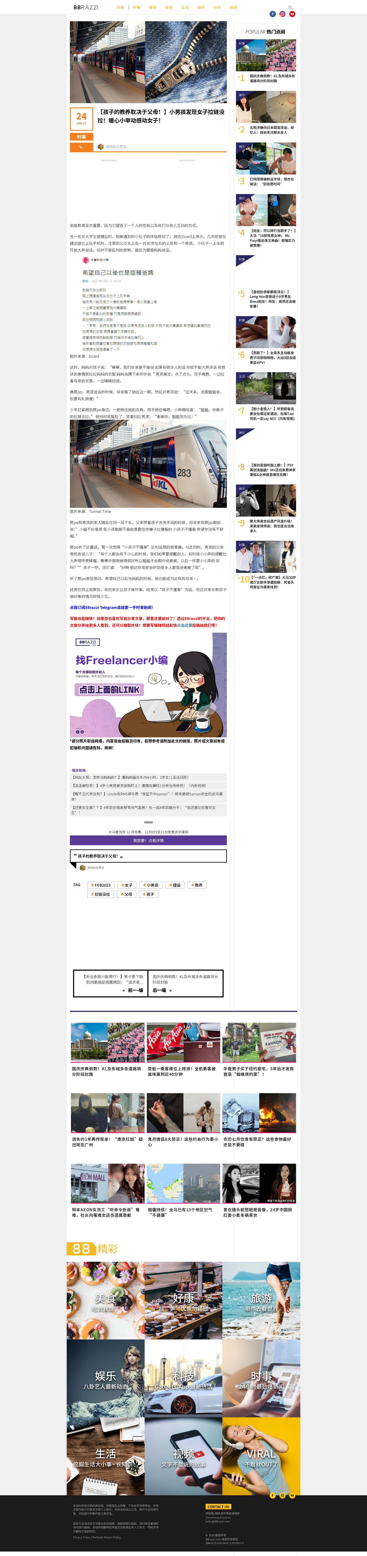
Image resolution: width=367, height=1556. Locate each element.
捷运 (177, 885)
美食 (153, 7)
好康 (120, 7)
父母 (128, 894)
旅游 (169, 7)
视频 (233, 7)
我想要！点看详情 (148, 840)
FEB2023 (102, 885)
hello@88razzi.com (218, 1521)
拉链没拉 (102, 894)
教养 (199, 885)
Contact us (218, 1506)
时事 (137, 7)
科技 (217, 7)
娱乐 (201, 7)
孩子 (150, 894)
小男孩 (152, 885)
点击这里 (184, 625)
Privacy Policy (82, 1537)
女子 (129, 885)
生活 (185, 7)
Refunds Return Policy (107, 1537)
